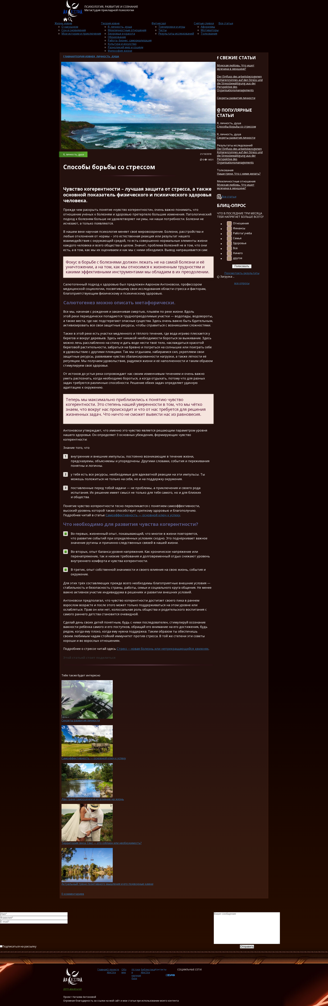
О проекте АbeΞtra (113, 971)
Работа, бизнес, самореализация (130, 40)
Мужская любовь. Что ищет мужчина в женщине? (235, 67)
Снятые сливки (204, 23)
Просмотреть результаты (241, 273)
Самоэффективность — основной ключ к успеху (143, 515)
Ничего (238, 253)
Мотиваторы (209, 30)
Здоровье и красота (121, 33)
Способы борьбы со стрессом (236, 126)
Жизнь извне (63, 23)
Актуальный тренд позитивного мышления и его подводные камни (107, 884)
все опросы (241, 283)
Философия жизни (120, 51)
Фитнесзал (159, 23)
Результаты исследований (176, 33)
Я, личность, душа (120, 27)
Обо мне (123, 971)
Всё (235, 248)
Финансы (239, 228)
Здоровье (239, 243)
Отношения (241, 223)
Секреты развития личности (236, 98)
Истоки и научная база (136, 974)
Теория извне (110, 23)
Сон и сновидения (74, 30)
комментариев (73, 894)
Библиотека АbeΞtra (148, 971)
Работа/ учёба (242, 233)
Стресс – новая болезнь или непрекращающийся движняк (163, 649)
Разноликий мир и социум (125, 47)
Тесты (162, 30)
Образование (117, 37)
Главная (69, 56)
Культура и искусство (122, 44)
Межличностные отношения (127, 30)
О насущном (70, 27)
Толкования (209, 33)
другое (237, 258)
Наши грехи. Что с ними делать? (239, 173)
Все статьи (225, 23)
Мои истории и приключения (81, 33)
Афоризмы (208, 27)
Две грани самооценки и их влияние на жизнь (93, 799)
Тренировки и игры (171, 27)
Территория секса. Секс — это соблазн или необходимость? (102, 843)
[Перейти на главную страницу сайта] (73, 976)
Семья (237, 238)
